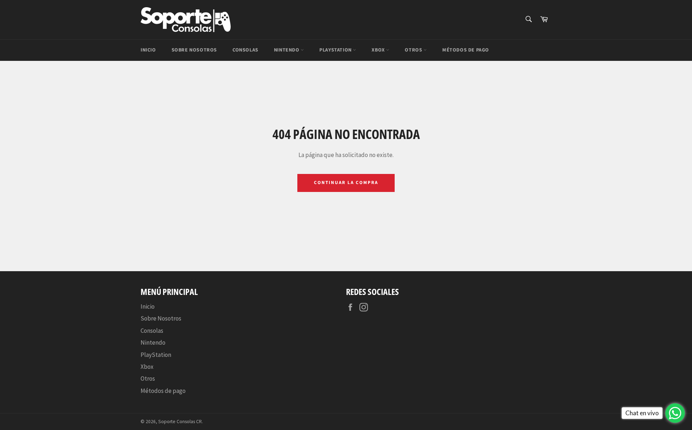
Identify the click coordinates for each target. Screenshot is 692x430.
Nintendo (287, 50)
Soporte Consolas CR (180, 421)
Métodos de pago (465, 50)
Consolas (245, 50)
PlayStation (336, 50)
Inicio (148, 50)
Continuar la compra (346, 182)
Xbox (379, 50)
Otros (414, 50)
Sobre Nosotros (194, 50)
